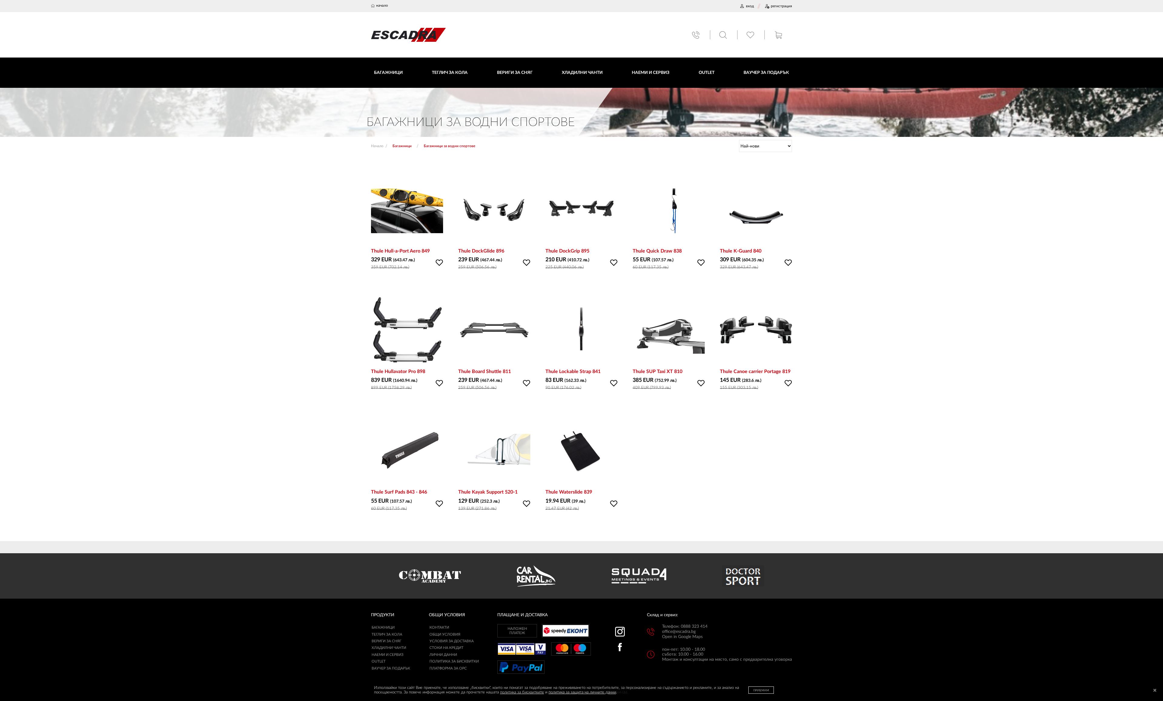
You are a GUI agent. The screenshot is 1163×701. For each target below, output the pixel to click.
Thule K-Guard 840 (740, 251)
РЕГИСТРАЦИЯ (781, 6)
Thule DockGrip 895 (567, 251)
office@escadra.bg (679, 632)
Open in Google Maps (682, 637)
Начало (377, 146)
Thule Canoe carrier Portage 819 (755, 371)
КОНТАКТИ (439, 627)
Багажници (383, 627)
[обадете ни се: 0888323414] (696, 35)
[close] (1154, 691)
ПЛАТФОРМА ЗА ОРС (448, 668)
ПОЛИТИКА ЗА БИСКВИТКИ (454, 661)
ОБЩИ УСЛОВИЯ (444, 634)
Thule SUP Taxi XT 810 (657, 371)
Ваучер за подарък (391, 668)
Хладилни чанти (389, 648)
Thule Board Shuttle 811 (484, 371)
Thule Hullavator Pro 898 (398, 371)
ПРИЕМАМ (761, 690)
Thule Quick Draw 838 (657, 251)
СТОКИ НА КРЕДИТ (446, 648)
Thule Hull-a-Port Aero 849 (400, 251)
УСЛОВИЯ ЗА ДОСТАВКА (451, 641)
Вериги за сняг (386, 641)
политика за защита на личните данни (582, 692)
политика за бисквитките (522, 692)
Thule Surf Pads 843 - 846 (399, 492)
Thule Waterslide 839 (568, 492)
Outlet (379, 661)
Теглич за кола (387, 634)
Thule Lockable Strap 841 (573, 371)
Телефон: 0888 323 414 (684, 626)
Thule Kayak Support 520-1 (488, 492)
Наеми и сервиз (387, 654)
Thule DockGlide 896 (481, 251)
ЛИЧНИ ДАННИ (443, 654)
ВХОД (750, 6)
